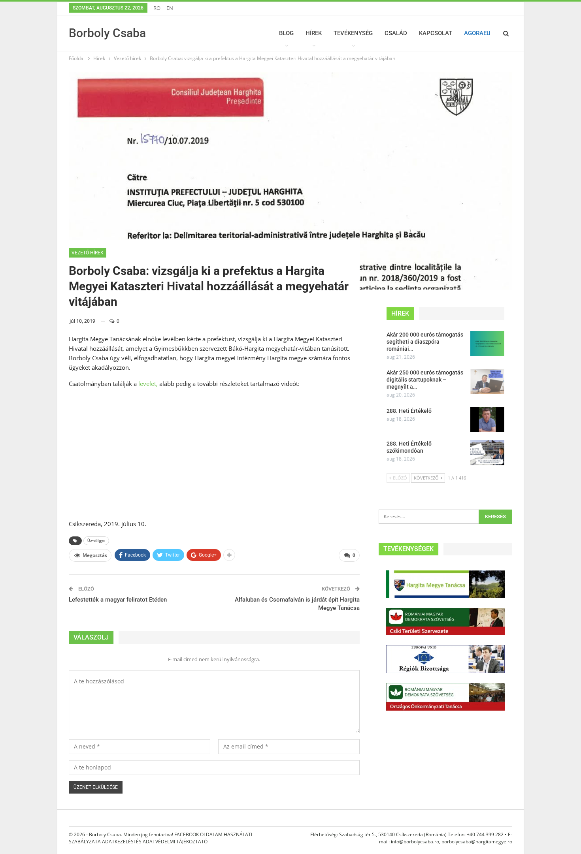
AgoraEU (477, 33)
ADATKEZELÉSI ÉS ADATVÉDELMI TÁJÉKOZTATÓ (155, 841)
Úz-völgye (96, 540)
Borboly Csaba (107, 33)
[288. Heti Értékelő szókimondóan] (487, 452)
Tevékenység (353, 33)
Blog (286, 33)
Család (396, 33)
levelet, (148, 383)
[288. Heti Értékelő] (487, 420)
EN (169, 7)
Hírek (314, 33)
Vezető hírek (88, 253)
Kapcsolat (435, 33)
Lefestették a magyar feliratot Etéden (118, 599)
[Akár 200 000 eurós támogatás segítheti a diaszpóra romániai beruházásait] (487, 343)
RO (156, 7)
